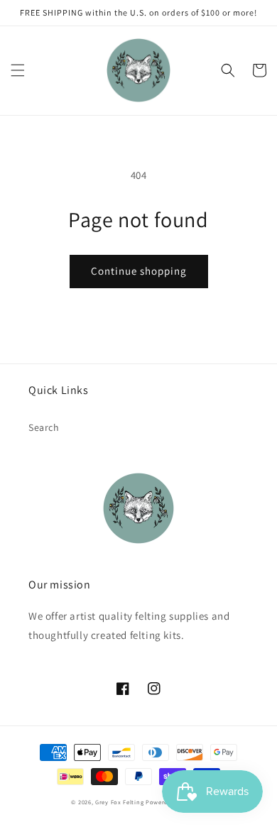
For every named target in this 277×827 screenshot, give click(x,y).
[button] (17, 70)
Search (44, 427)
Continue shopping (139, 271)
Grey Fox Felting (119, 802)
